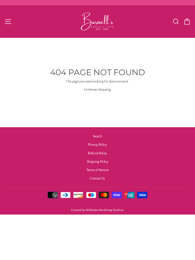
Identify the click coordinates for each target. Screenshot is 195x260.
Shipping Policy (97, 162)
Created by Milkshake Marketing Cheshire (97, 210)
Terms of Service (97, 170)
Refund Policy (97, 153)
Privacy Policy (97, 145)
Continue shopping (97, 89)
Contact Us (97, 178)
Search (97, 136)
